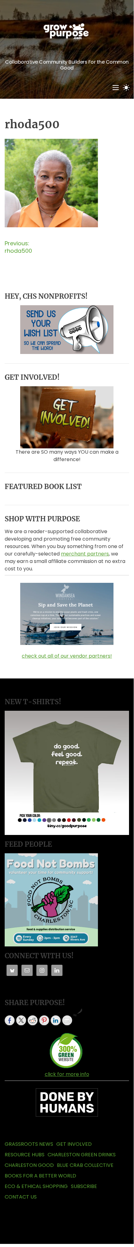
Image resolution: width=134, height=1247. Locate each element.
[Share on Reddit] (33, 1020)
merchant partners (85, 553)
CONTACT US (21, 1196)
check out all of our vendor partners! (67, 656)
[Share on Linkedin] (56, 1020)
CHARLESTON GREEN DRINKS (82, 1154)
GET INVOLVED (74, 1144)
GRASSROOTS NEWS (29, 1144)
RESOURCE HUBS (24, 1154)
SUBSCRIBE (84, 1186)
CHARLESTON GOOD (29, 1165)
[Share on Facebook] (10, 1020)
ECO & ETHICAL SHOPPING (36, 1186)
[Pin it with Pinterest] (44, 1020)
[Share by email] (67, 1020)
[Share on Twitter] (21, 1020)
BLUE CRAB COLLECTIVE (85, 1165)
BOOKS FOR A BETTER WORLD (40, 1175)
